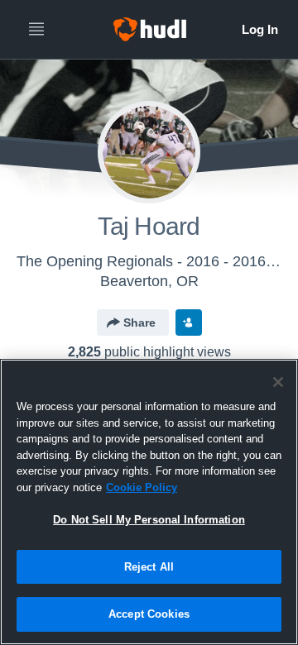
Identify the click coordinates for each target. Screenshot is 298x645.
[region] (149, 502)
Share (139, 322)
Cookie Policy (141, 487)
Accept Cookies (149, 614)
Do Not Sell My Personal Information (149, 520)
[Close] (278, 382)
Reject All (149, 567)
